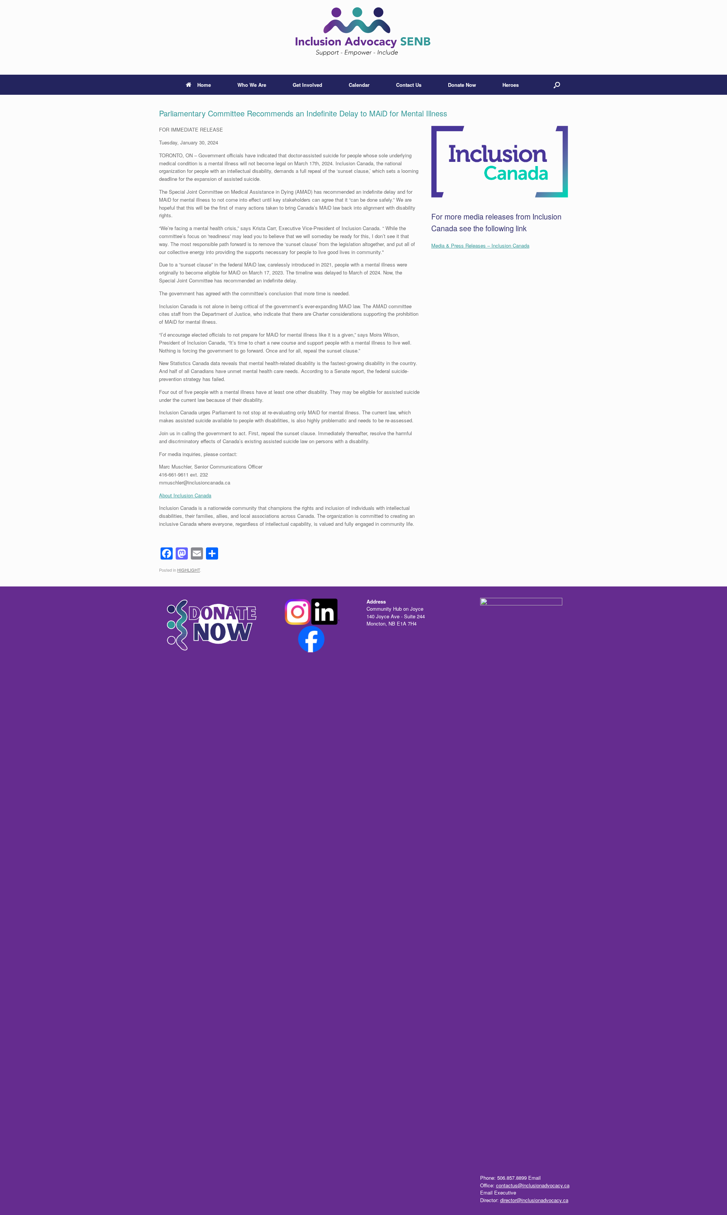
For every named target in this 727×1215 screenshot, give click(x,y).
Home (204, 84)
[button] (557, 85)
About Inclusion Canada (185, 495)
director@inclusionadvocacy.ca (534, 1200)
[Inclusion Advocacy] (363, 34)
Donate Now (462, 84)
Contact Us (408, 84)
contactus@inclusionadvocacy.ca (532, 1185)
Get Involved (307, 84)
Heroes (510, 84)
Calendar (359, 84)
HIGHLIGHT (188, 570)
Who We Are (251, 84)
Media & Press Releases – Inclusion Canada (480, 245)
